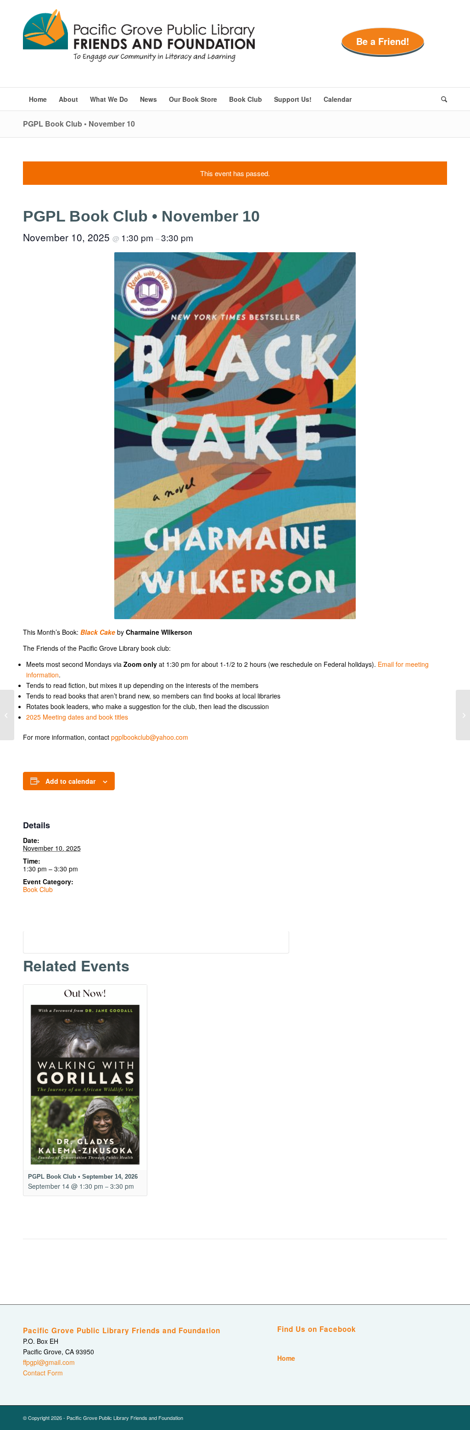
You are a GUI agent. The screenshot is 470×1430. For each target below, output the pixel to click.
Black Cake (97, 632)
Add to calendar (70, 781)
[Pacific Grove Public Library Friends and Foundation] (139, 48)
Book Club (38, 889)
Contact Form (43, 1372)
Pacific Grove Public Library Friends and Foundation (121, 1330)
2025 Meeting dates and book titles (77, 716)
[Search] (441, 99)
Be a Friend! (382, 41)
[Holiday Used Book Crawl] (463, 715)
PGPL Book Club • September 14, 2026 (83, 1176)
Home (286, 1358)
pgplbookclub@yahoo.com (149, 737)
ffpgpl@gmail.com (49, 1362)
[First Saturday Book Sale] (7, 715)
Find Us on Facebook (316, 1329)
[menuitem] (38, 99)
